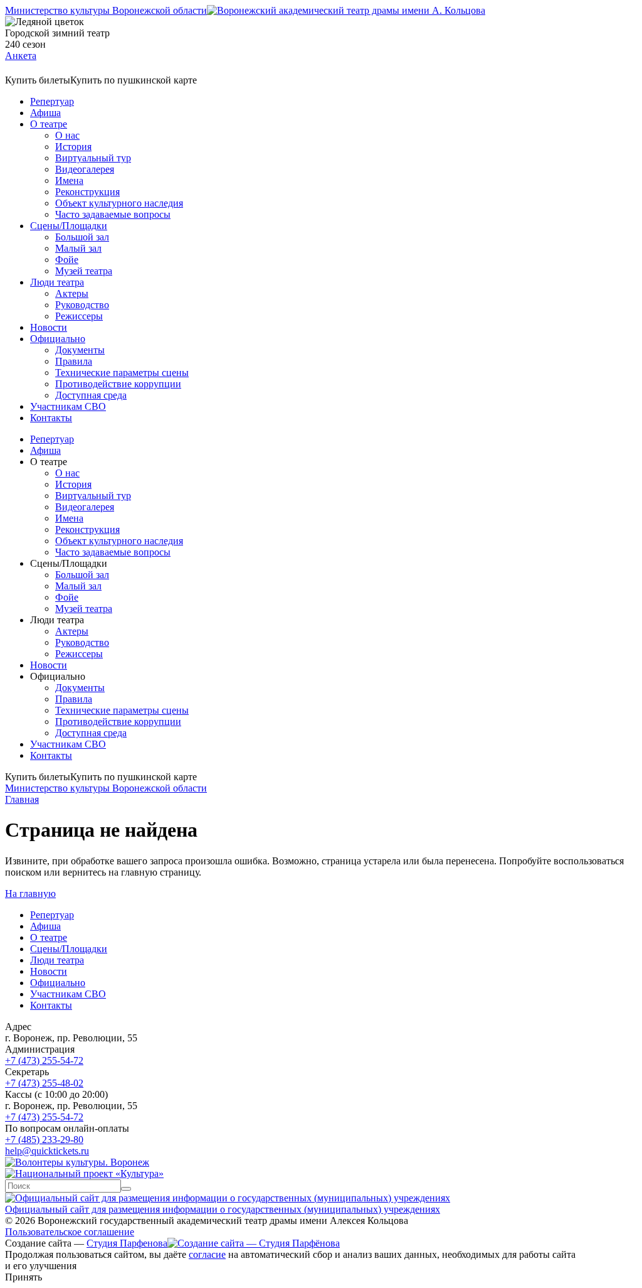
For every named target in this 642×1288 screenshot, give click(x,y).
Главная (22, 799)
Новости (48, 327)
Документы (80, 350)
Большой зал (82, 237)
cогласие (207, 1254)
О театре (48, 124)
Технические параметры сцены (122, 372)
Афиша (45, 112)
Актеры (71, 293)
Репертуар (52, 101)
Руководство (82, 304)
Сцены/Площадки (68, 225)
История (73, 146)
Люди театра (57, 282)
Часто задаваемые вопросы (113, 214)
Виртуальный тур (93, 158)
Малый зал (78, 248)
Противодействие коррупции (118, 383)
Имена (69, 180)
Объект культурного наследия (119, 203)
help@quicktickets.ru (47, 1151)
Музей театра (83, 271)
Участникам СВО (68, 406)
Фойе (66, 259)
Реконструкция (87, 191)
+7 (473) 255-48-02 (44, 1083)
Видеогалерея (84, 169)
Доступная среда (91, 395)
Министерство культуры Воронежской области (106, 10)
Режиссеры (79, 316)
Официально (57, 338)
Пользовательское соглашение (69, 1231)
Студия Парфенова (127, 1243)
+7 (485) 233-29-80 (44, 1139)
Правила (73, 361)
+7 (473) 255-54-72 (44, 1060)
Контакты (51, 417)
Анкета (20, 55)
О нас (67, 135)
